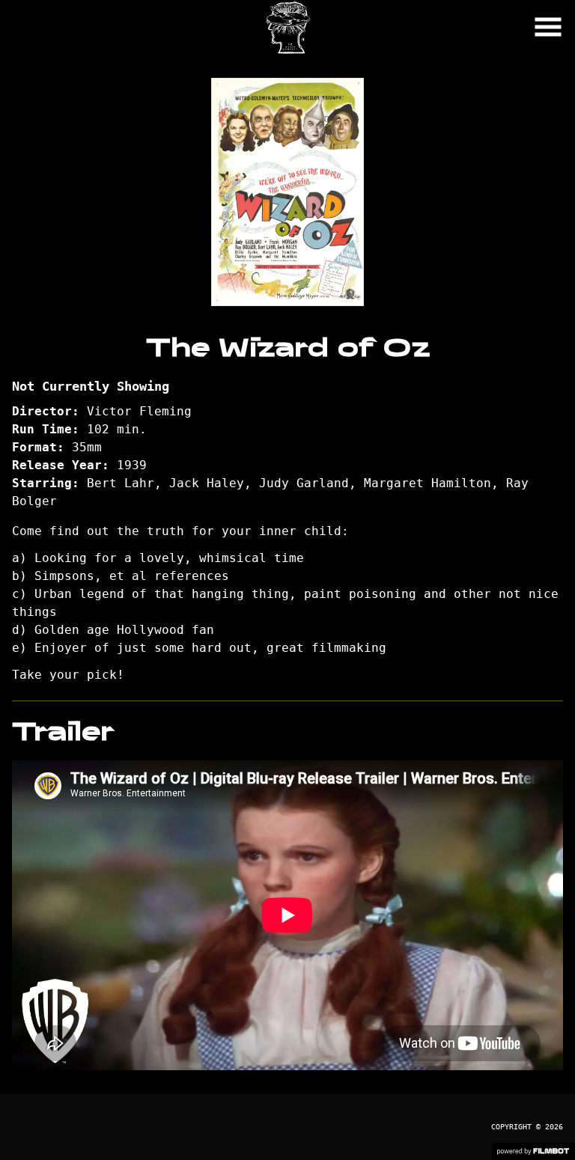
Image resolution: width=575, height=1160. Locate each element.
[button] (548, 27)
